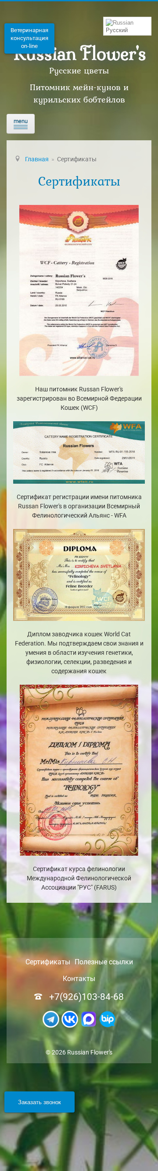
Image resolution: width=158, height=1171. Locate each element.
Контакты (79, 978)
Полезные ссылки (104, 962)
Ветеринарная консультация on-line (29, 38)
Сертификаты (47, 962)
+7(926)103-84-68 (86, 997)
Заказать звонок (39, 1102)
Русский (117, 30)
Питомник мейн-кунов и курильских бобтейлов (79, 93)
